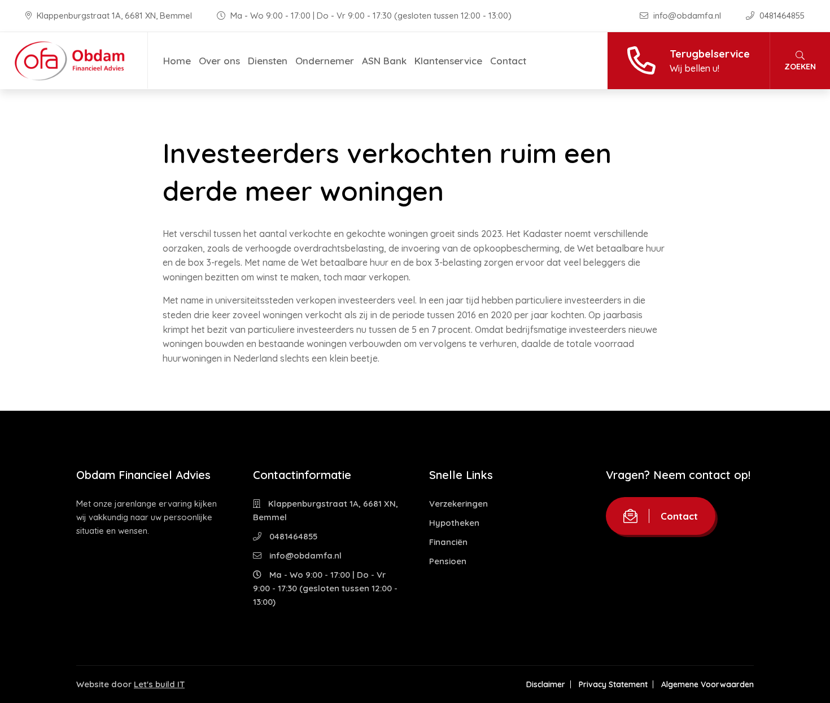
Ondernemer (324, 61)
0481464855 (781, 15)
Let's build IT (159, 684)
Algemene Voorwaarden (707, 684)
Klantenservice (448, 61)
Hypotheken (454, 522)
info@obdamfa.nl (687, 15)
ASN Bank (384, 61)
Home (177, 61)
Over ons (219, 61)
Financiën (448, 542)
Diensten (267, 61)
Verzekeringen (458, 503)
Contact (508, 61)
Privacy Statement (613, 684)
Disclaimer (545, 684)
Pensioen (447, 561)
